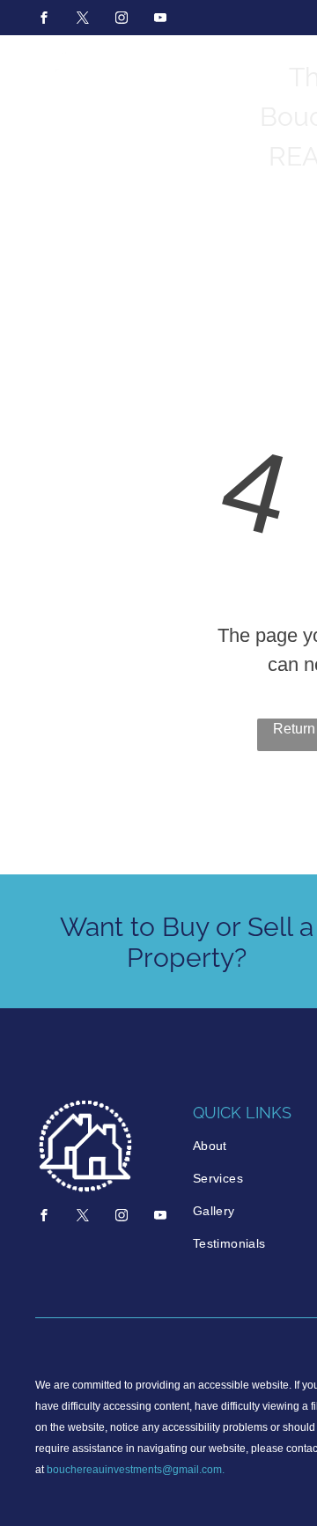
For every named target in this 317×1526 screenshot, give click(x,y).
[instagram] (121, 20)
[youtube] (160, 20)
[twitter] (83, 20)
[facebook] (44, 20)
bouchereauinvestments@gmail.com (134, 1469)
